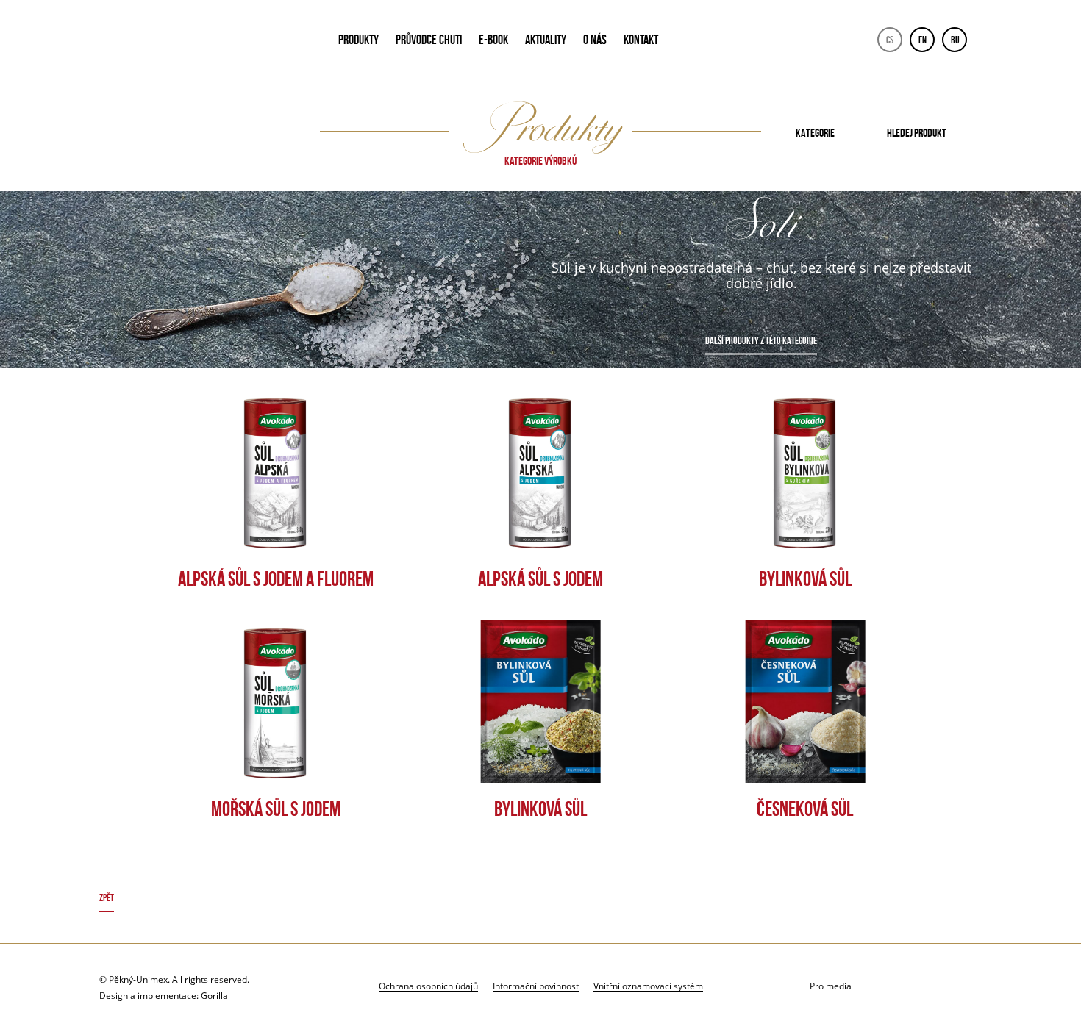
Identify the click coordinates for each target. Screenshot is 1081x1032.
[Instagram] (968, 986)
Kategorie (815, 132)
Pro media (831, 986)
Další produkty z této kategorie (761, 340)
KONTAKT (641, 39)
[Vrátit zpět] (540, 900)
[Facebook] (931, 986)
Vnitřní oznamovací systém (648, 986)
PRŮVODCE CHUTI (429, 39)
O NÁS (595, 39)
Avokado (199, 43)
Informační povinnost (536, 986)
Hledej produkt (916, 132)
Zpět (106, 897)
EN (922, 40)
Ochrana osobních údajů (428, 986)
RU (955, 40)
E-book (493, 39)
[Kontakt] (894, 986)
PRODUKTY (358, 39)
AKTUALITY (545, 39)
